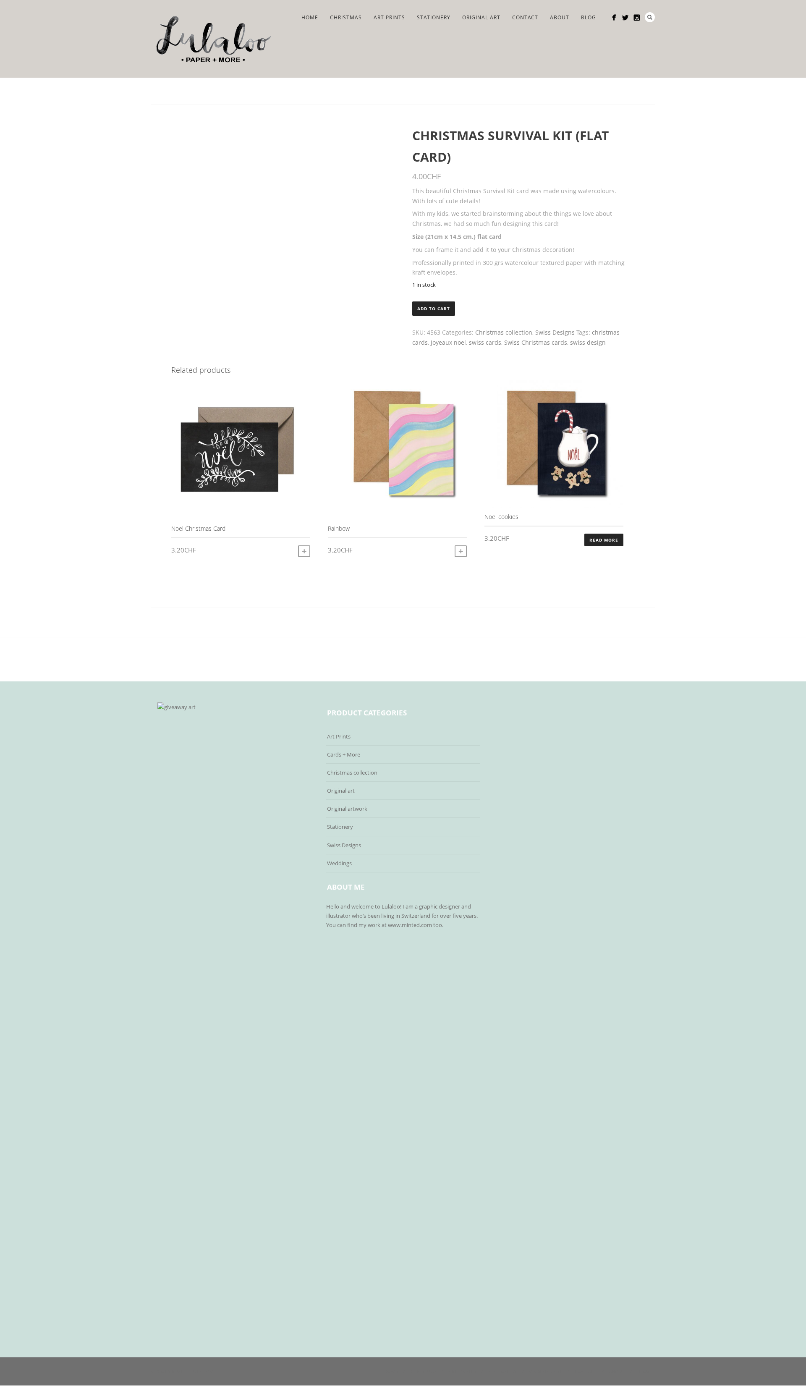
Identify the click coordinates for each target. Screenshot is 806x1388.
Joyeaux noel (448, 342)
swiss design (588, 342)
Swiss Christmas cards (535, 342)
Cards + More (343, 754)
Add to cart (433, 309)
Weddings (339, 863)
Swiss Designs (555, 332)
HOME (309, 17)
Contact (525, 17)
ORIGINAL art (481, 17)
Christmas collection (503, 332)
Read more (603, 540)
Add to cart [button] (304, 551)
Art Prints (389, 17)
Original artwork (347, 808)
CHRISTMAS (346, 17)
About (559, 17)
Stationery (433, 17)
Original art (341, 790)
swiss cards (485, 342)
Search (650, 17)
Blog (588, 17)
